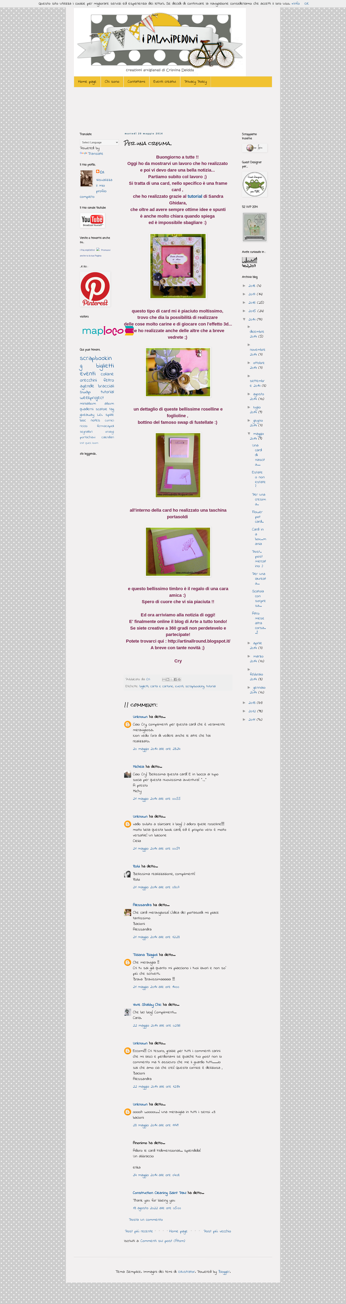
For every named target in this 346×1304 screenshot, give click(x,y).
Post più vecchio (217, 1231)
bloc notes (90, 420)
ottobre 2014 (257, 365)
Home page (87, 82)
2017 (252, 294)
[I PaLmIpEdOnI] (98, 250)
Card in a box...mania (259, 537)
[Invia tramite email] (164, 679)
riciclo (84, 426)
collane (107, 374)
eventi (179, 686)
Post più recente (139, 1231)
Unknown (140, 717)
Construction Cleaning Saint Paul (159, 1193)
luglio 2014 (255, 410)
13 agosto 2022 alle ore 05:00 (157, 1208)
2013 (252, 703)
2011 (252, 720)
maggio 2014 (257, 436)
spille (110, 415)
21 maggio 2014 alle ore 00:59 (156, 849)
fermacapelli (105, 426)
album (109, 404)
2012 (252, 711)
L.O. (100, 415)
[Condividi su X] (172, 679)
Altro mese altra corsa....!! (259, 623)
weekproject (92, 397)
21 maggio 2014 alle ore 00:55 (157, 799)
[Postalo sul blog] (168, 679)
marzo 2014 (257, 659)
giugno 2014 (256, 423)
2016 (252, 303)
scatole (101, 409)
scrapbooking (194, 686)
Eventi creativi (165, 82)
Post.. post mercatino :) (259, 559)
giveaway (87, 415)
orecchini (88, 380)
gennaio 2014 (258, 690)
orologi (109, 431)
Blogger (224, 1272)
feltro (109, 380)
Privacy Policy (195, 82)
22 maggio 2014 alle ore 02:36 (156, 1026)
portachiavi (87, 437)
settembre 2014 (257, 383)
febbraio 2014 (256, 677)
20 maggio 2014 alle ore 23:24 (156, 749)
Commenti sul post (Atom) (163, 1241)
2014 (252, 319)
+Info (296, 4)
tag (111, 409)
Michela (138, 767)
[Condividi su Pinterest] (179, 679)
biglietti (144, 686)
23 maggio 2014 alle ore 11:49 (155, 1125)
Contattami (136, 82)
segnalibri (86, 431)
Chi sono (112, 82)
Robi (136, 866)
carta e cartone (161, 686)
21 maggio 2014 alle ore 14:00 (156, 987)
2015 (252, 311)
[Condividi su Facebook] (175, 679)
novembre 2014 (258, 352)
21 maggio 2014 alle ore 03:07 (156, 887)
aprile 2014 (256, 645)
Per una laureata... (259, 579)
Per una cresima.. (259, 499)
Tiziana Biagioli (145, 955)
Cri (148, 679)
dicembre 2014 (257, 334)
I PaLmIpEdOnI (87, 250)
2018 (252, 286)
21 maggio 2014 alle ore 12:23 (156, 937)
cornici (109, 420)
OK (307, 4)
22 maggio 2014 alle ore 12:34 (156, 1087)
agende (87, 386)
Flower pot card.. (258, 517)
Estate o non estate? (259, 480)
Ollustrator (186, 1272)
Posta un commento (146, 1220)
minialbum (88, 404)
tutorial (195, 196)
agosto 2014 (257, 396)
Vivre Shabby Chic (147, 1005)
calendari (108, 437)
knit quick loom (89, 443)
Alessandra (142, 905)
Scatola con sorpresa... (259, 599)
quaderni (87, 409)
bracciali (106, 386)
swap (85, 392)
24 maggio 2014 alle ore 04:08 (156, 1175)
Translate (95, 154)
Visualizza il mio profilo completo (96, 188)
